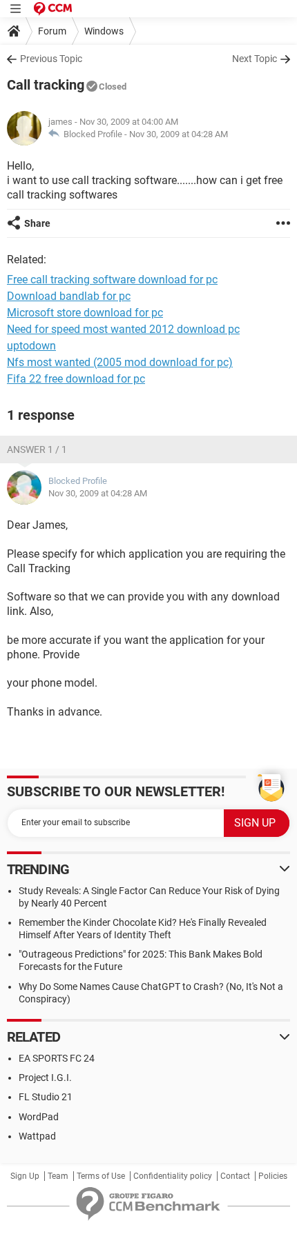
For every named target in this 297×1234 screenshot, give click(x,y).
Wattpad (37, 1136)
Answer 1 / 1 (37, 449)
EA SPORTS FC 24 (57, 1058)
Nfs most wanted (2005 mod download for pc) (120, 362)
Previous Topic (51, 58)
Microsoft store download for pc (85, 312)
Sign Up (24, 1176)
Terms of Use (101, 1176)
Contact (235, 1176)
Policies (272, 1176)
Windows (104, 31)
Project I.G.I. (45, 1077)
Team (58, 1176)
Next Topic (254, 58)
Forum (52, 31)
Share (37, 223)
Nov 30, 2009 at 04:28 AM (178, 134)
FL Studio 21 (46, 1096)
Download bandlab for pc (69, 296)
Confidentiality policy (172, 1176)
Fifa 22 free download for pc (76, 378)
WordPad (39, 1116)
